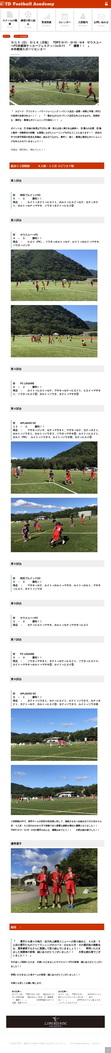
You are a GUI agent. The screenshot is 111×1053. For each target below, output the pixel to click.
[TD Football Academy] (51, 4)
